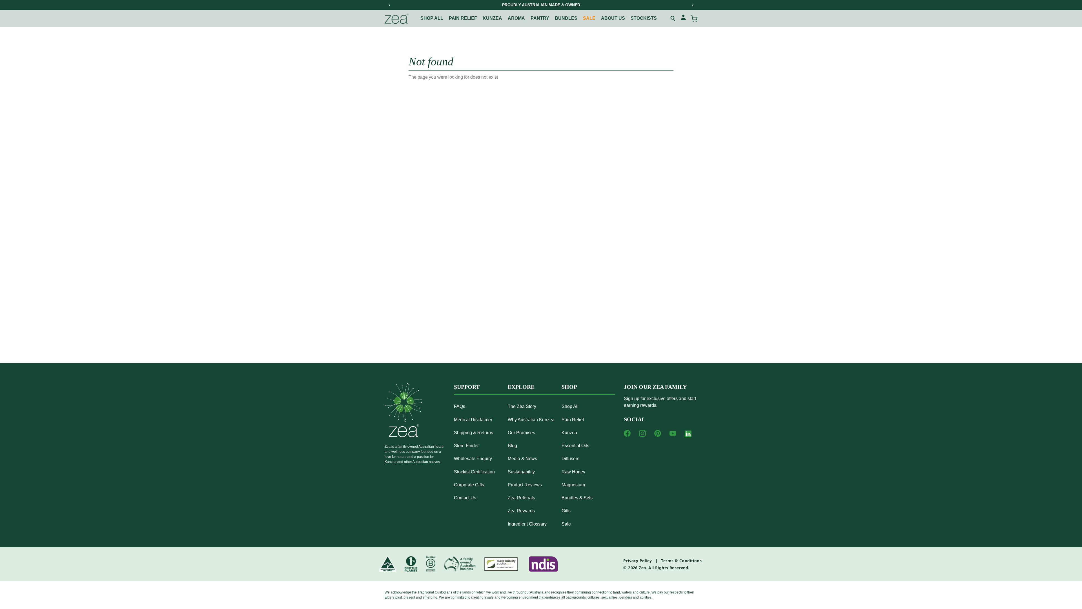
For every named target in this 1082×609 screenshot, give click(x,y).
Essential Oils (575, 445)
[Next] (693, 5)
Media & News (522, 458)
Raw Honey (573, 471)
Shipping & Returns (473, 432)
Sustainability (521, 471)
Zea (642, 567)
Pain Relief (573, 419)
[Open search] (673, 18)
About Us (613, 18)
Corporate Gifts (469, 484)
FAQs (459, 406)
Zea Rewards (521, 510)
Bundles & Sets (577, 497)
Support (467, 387)
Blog (512, 445)
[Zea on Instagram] (642, 433)
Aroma (516, 18)
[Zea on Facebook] (627, 433)
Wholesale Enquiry (473, 458)
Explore (521, 387)
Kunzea (492, 18)
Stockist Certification (474, 471)
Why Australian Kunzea (531, 419)
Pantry (540, 18)
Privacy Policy (637, 560)
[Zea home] (397, 19)
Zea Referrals (521, 497)
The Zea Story (522, 406)
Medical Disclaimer (473, 419)
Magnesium (573, 484)
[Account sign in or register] (683, 18)
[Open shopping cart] (694, 18)
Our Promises (521, 432)
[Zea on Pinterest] (657, 433)
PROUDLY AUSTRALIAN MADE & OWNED (541, 5)
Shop (569, 387)
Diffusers (570, 458)
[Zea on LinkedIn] (688, 435)
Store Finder (466, 445)
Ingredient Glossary (527, 524)
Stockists (644, 18)
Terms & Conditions (681, 560)
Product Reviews (525, 484)
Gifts (566, 510)
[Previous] (389, 5)
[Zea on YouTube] (672, 433)
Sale (589, 18)
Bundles (566, 18)
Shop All (431, 18)
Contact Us (465, 497)
